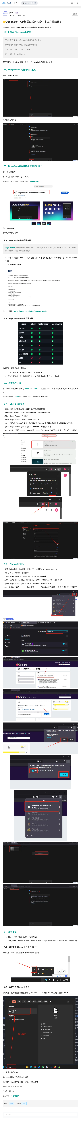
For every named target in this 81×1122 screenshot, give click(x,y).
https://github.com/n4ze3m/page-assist (30, 311)
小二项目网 (15, 1096)
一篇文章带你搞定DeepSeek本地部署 (17, 32)
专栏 (15, 3)
